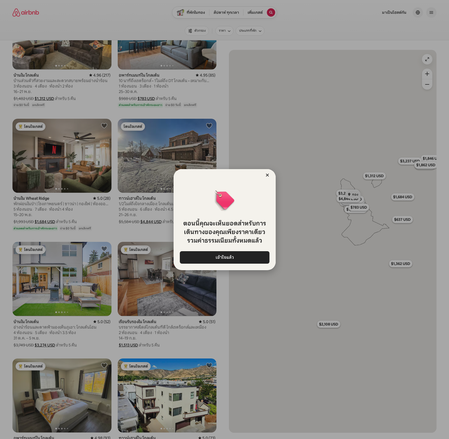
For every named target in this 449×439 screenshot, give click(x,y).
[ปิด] (267, 175)
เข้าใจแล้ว (224, 257)
